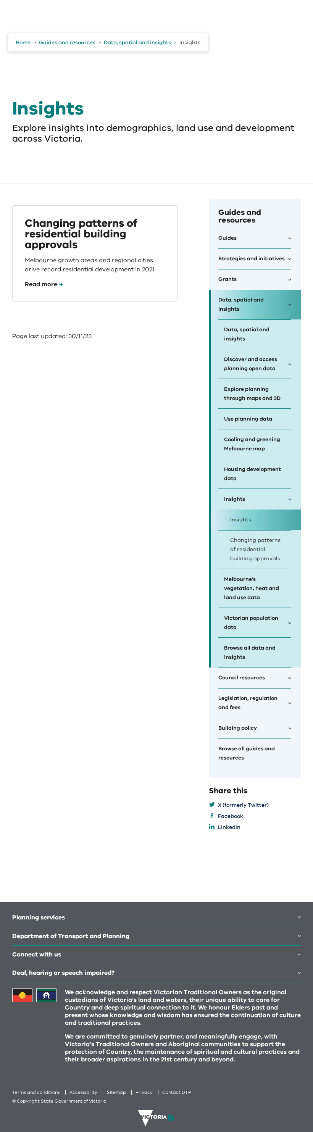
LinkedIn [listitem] (229, 827)
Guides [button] (227, 238)
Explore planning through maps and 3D (252, 393)
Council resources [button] (241, 677)
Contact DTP (176, 1092)
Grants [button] (227, 279)
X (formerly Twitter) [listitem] (243, 805)
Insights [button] (234, 499)
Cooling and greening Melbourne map (252, 444)
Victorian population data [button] (251, 622)
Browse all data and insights (250, 652)
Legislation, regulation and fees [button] (248, 703)
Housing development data (252, 474)
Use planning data (248, 418)
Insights (240, 519)
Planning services (38, 917)
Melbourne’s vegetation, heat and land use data (251, 588)
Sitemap (116, 1092)
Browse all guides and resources (246, 753)
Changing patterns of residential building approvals (255, 549)
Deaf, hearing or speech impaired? (63, 973)
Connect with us (36, 954)
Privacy (144, 1092)
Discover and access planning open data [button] (250, 364)
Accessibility (83, 1092)
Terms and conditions (36, 1092)
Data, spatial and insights (246, 334)
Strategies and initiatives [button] (251, 258)
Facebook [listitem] (230, 816)
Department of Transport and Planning (70, 936)
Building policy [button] (237, 728)
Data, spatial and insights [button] (241, 304)
